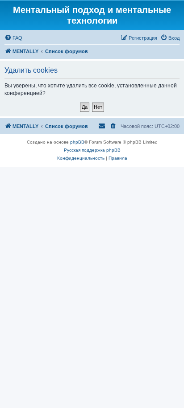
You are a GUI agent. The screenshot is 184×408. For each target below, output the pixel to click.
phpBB (77, 142)
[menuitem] (13, 38)
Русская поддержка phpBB (92, 150)
